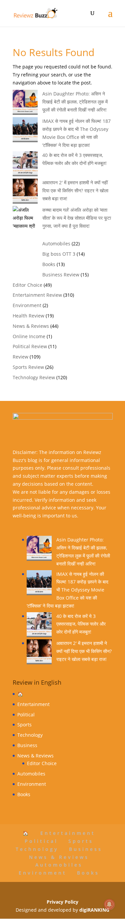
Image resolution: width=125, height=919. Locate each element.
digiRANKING (94, 910)
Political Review (30, 346)
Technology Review (34, 377)
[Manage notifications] (109, 904)
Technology (30, 735)
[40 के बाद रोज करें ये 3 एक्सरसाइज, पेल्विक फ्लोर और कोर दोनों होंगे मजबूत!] (39, 626)
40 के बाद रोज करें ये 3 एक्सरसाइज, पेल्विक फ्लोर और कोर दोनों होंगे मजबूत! (81, 624)
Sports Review (28, 367)
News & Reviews (31, 326)
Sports (24, 724)
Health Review (28, 315)
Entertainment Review (37, 295)
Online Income (29, 336)
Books (48, 264)
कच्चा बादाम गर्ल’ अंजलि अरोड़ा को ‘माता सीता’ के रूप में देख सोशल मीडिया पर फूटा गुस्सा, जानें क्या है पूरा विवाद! (76, 218)
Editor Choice (27, 285)
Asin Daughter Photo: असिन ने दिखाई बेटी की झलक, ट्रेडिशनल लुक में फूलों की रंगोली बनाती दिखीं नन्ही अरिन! (75, 101)
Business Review (60, 274)
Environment (27, 305)
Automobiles (56, 243)
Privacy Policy (62, 902)
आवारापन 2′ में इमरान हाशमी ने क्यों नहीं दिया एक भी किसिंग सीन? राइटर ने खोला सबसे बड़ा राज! (75, 190)
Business (27, 745)
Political (26, 714)
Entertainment (33, 704)
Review (20, 357)
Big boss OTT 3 (58, 254)
